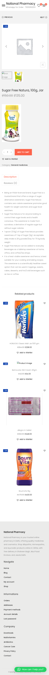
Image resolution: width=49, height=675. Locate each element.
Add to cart (23, 152)
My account (9, 582)
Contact (7, 577)
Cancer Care (9, 646)
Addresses (8, 605)
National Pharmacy (20, 4)
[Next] (43, 46)
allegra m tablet (24, 430)
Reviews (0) (10, 183)
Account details (11, 614)
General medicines (19, 165)
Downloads (8, 633)
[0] (38, 5)
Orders (7, 600)
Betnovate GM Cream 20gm (24, 370)
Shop (6, 586)
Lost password (10, 618)
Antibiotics (8, 642)
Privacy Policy (10, 651)
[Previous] (6, 46)
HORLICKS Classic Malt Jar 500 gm (24, 343)
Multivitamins (9, 637)
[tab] (24, 176)
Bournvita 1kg (24, 491)
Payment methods (12, 609)
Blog (5, 572)
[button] (10, 159)
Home (6, 568)
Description (10, 176)
